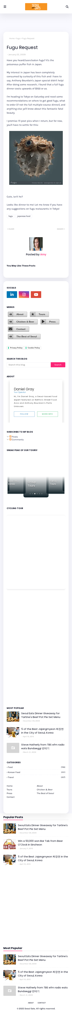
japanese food (23, 216)
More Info (47, 414)
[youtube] (36, 294)
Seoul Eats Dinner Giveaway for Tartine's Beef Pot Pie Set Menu (40, 715)
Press (52, 321)
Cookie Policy (34, 348)
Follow (24, 414)
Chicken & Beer (25, 321)
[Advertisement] (17, 647)
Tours (42, 314)
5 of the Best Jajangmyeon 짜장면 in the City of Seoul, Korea (42, 731)
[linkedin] (12, 294)
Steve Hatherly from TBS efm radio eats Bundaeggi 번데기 (42, 746)
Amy (43, 254)
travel (36, 777)
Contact (20, 329)
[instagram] (24, 294)
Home (12, 38)
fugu (18, 38)
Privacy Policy (16, 348)
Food (36, 767)
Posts (14, 436)
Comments (17, 439)
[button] (30, 493)
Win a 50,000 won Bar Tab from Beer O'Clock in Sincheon (40, 843)
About (19, 314)
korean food (36, 772)
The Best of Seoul (26, 336)
